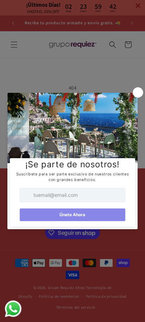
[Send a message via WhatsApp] (13, 308)
